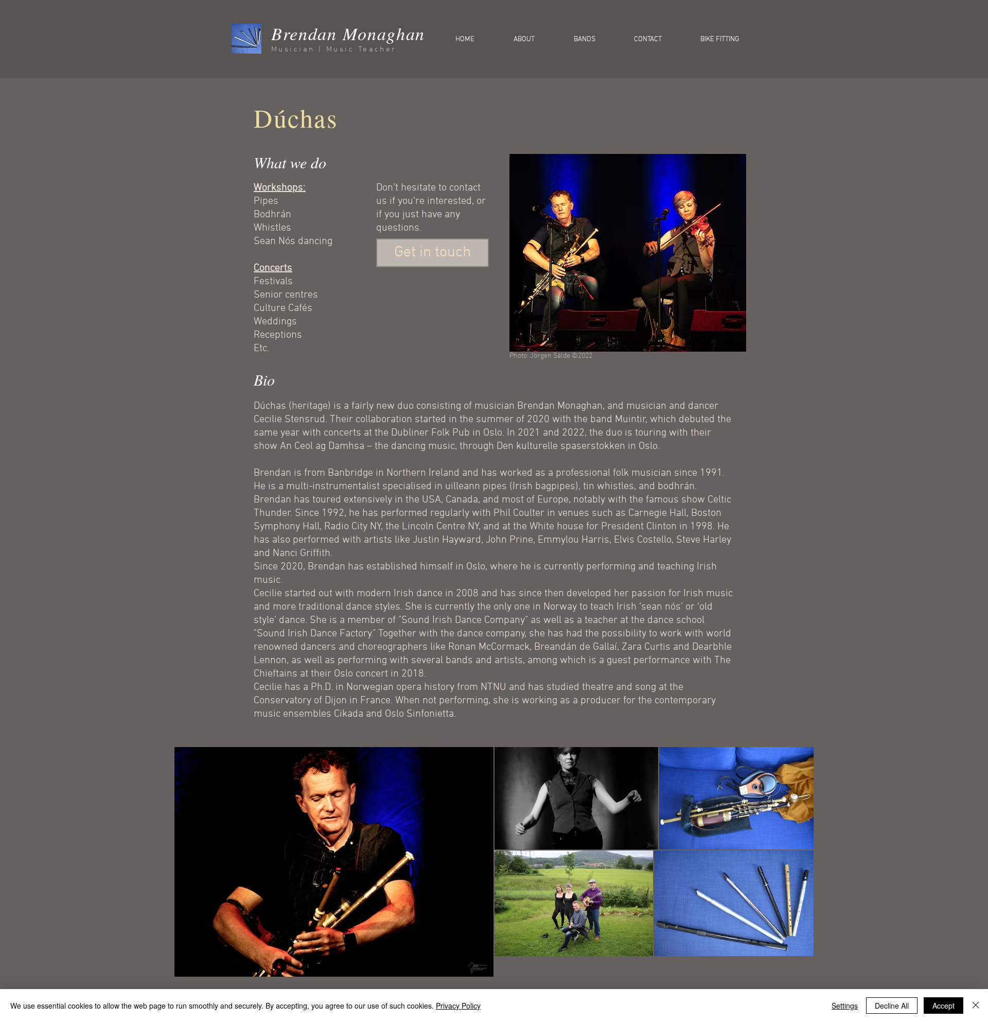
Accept (943, 1005)
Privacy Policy (458, 1005)
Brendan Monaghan (348, 33)
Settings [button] (845, 1005)
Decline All (892, 1005)
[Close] (975, 1005)
